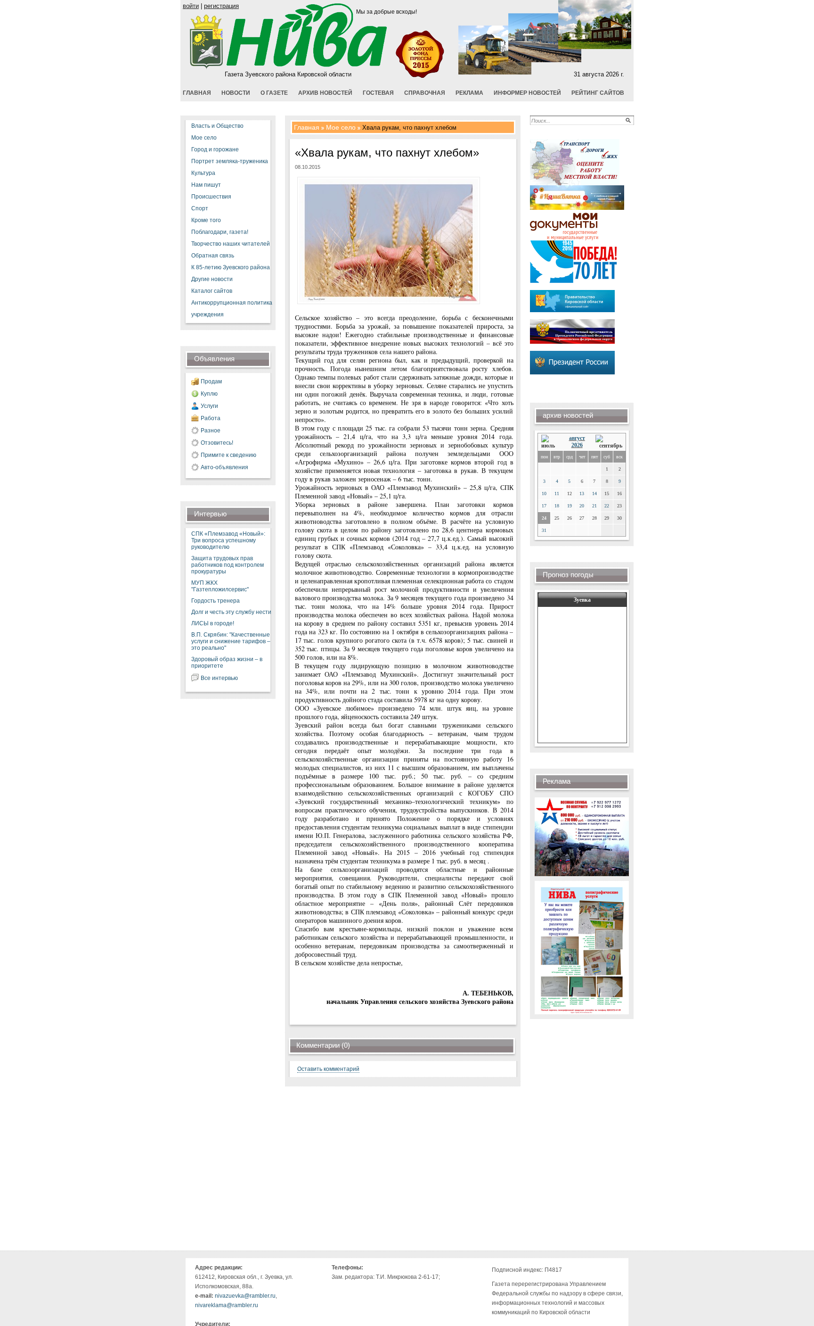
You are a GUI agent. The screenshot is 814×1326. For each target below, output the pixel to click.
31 (544, 530)
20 (581, 505)
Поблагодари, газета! (219, 232)
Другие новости (212, 279)
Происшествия (211, 196)
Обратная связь (212, 255)
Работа (210, 418)
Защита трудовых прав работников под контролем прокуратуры (227, 565)
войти (191, 5)
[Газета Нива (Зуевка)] (206, 67)
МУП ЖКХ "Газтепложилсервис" (220, 586)
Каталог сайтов (211, 291)
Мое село (204, 137)
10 (544, 493)
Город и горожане (215, 149)
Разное (210, 430)
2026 (577, 445)
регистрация (221, 5)
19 (569, 505)
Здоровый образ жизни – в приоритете (226, 662)
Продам (211, 381)
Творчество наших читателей (230, 243)
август (577, 438)
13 (581, 493)
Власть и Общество (217, 126)
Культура (203, 173)
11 (556, 493)
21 (594, 505)
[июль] (549, 442)
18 (556, 505)
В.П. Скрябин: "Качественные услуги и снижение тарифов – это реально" (230, 641)
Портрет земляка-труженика (229, 161)
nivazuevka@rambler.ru (245, 1296)
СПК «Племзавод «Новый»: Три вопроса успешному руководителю (228, 540)
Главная (306, 127)
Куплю (209, 393)
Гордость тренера (215, 600)
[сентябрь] (608, 442)
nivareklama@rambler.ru (226, 1305)
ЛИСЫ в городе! (212, 623)
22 (606, 505)
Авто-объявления (224, 467)
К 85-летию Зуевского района (230, 267)
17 (544, 505)
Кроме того (206, 220)
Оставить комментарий (328, 1069)
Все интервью (219, 678)
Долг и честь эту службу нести (231, 612)
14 (594, 493)
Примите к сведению (228, 455)
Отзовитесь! (217, 442)
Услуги (209, 406)
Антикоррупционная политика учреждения (231, 308)
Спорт (199, 208)
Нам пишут (206, 185)
